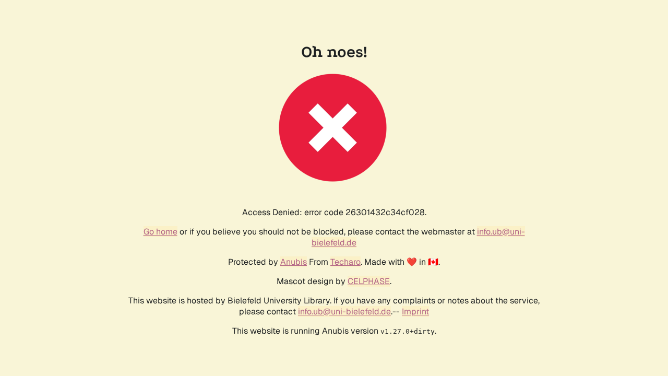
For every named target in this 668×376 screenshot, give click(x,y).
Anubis (293, 261)
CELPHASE (369, 281)
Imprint (415, 311)
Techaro (345, 261)
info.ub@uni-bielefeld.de (344, 311)
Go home (160, 231)
